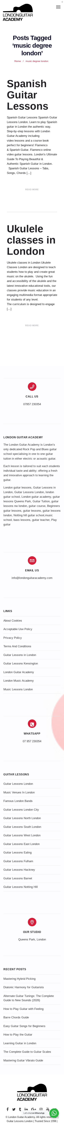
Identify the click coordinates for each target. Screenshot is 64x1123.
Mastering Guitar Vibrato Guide (23, 1060)
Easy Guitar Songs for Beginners (24, 1026)
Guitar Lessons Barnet (17, 878)
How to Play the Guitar (17, 1034)
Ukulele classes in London (31, 240)
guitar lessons (32, 510)
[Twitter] (13, 1110)
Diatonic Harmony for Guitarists (23, 987)
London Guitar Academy (18, 672)
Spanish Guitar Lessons (27, 95)
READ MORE (32, 189)
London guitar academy (36, 496)
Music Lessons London (18, 689)
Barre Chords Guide (16, 1017)
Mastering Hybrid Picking (19, 978)
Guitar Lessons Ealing (17, 852)
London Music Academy (18, 680)
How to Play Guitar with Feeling (23, 1009)
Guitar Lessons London (29, 492)
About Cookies (12, 620)
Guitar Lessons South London (22, 826)
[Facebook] (7, 1110)
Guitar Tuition (41, 501)
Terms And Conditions (17, 646)
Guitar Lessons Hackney (19, 869)
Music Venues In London (19, 792)
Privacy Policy (12, 637)
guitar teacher (40, 520)
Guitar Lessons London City (21, 809)
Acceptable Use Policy (17, 629)
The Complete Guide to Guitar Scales (27, 1051)
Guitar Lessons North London (22, 818)
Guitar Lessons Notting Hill (20, 887)
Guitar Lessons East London (21, 844)
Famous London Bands (18, 801)
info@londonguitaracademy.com (32, 578)
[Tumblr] (20, 1110)
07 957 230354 (32, 741)
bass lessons (21, 520)
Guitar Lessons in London (19, 655)
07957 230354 (32, 404)
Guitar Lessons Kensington (20, 663)
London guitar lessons (17, 487)
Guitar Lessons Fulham (18, 861)
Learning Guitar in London (19, 1043)
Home (17, 61)
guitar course (37, 506)
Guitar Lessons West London (21, 835)
